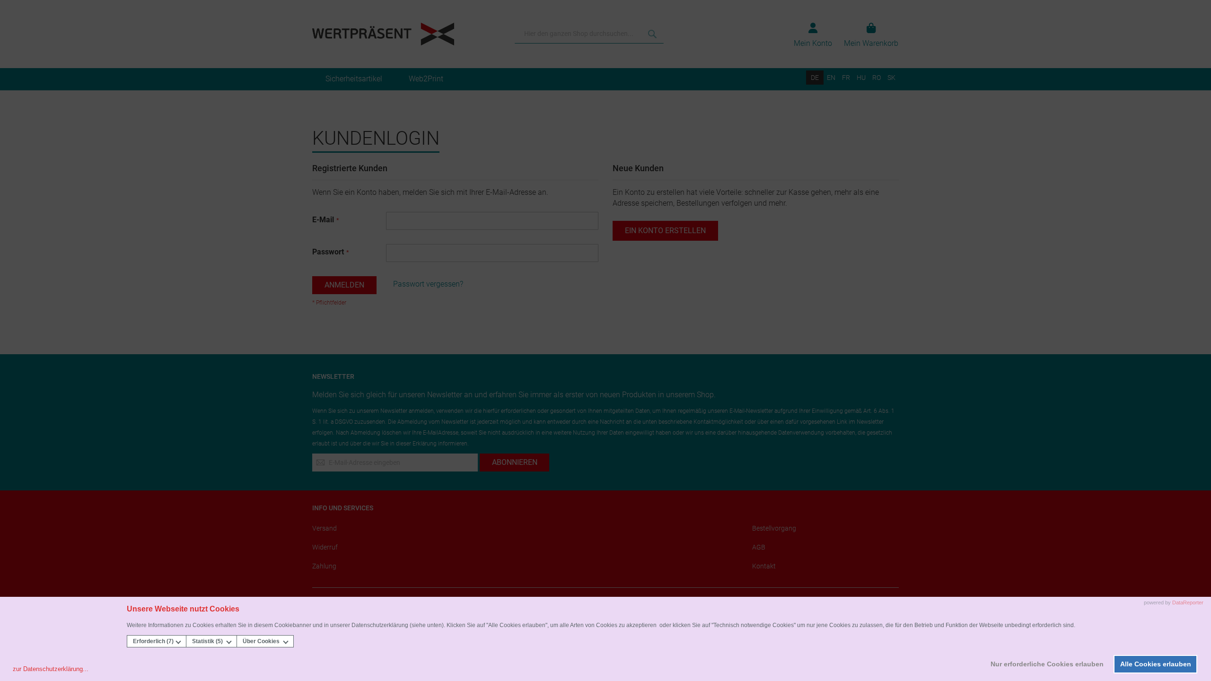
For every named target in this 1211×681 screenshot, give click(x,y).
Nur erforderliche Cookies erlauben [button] (1047, 664)
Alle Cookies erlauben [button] (1155, 664)
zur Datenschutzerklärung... (50, 668)
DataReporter (1187, 602)
